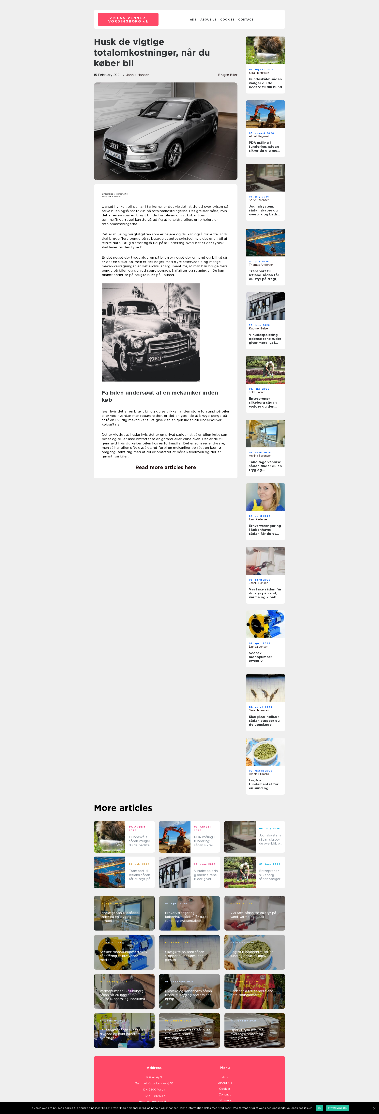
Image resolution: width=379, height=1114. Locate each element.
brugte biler (227, 75)
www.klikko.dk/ (158, 1102)
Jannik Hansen (137, 75)
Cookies (227, 19)
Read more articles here (165, 467)
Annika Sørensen (260, 455)
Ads (193, 19)
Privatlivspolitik (337, 1108)
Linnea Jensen (258, 646)
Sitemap (225, 1100)
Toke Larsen (257, 392)
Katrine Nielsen (259, 328)
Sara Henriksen (259, 72)
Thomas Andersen (261, 264)
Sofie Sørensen (259, 200)
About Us (208, 19)
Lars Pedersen (258, 519)
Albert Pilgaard (259, 136)
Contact (245, 19)
